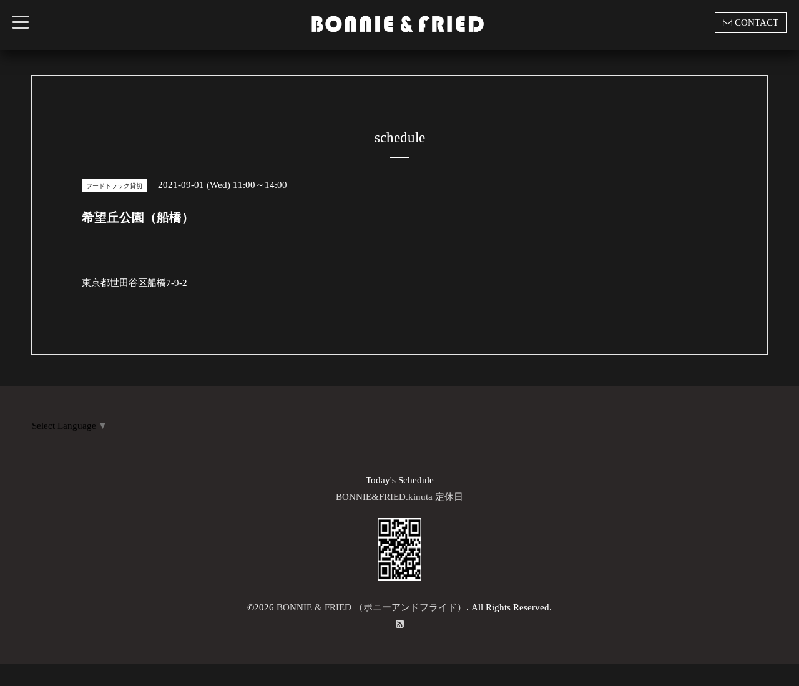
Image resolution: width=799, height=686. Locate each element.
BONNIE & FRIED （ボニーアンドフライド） (371, 607)
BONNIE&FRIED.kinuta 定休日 (399, 497)
